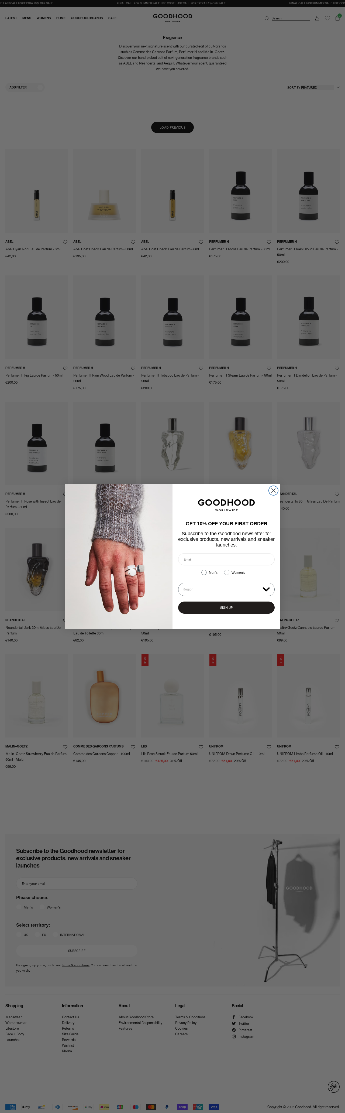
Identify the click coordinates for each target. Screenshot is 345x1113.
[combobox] (221, 589)
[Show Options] (266, 589)
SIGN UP (226, 607)
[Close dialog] (273, 490)
